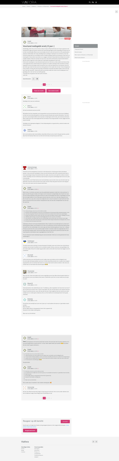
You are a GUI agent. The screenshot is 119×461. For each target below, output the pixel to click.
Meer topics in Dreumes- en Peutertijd (84, 54)
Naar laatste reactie (53, 90)
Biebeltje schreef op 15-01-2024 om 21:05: (34, 371)
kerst (29, 96)
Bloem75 (30, 283)
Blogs (22, 450)
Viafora (25, 441)
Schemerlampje (32, 167)
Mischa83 (30, 255)
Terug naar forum (79, 49)
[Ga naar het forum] (92, 2)
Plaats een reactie (39, 90)
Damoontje (31, 387)
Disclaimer (36, 450)
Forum (28, 6)
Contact (23, 452)
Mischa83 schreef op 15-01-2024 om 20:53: (34, 353)
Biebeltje (30, 299)
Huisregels (36, 448)
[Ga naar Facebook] (93, 441)
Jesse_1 (30, 105)
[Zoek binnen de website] (89, 2)
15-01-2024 (30, 43)
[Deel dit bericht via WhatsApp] (33, 79)
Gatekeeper (31, 241)
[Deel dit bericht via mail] (37, 79)
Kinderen (34, 6)
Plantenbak (31, 271)
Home (23, 6)
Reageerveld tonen (30, 430)
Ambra (29, 129)
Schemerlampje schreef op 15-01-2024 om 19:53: (36, 211)
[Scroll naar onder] (116, 11)
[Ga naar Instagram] (96, 441)
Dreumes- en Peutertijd (43, 6)
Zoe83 (29, 41)
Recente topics (78, 52)
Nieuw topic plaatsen (80, 57)
